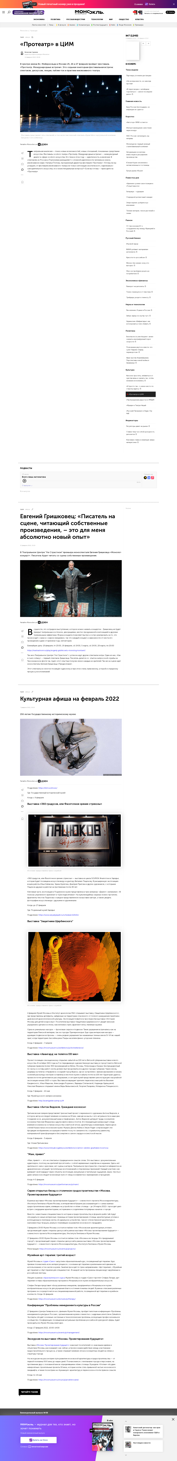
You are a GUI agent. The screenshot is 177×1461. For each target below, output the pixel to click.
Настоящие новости (142, 1443)
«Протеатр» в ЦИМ (136, 394)
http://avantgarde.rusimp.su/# (51, 1101)
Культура (139, 19)
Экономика (39, 19)
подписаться (158, 13)
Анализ (72, 25)
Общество (124, 19)
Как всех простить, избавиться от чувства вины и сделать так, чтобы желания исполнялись (140, 378)
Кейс (113, 25)
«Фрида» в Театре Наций (136, 405)
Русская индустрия (75, 19)
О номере (138, 4)
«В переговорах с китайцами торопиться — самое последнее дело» (139, 91)
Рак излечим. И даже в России (138, 310)
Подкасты (26, 468)
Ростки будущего (100, 25)
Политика (55, 19)
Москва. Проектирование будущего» (53, 1345)
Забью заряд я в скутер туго (137, 316)
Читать (147, 13)
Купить (152, 4)
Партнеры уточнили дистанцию (138, 76)
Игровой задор (132, 244)
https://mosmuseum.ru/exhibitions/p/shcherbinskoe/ (61, 1048)
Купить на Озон (40, 1440)
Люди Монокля (125, 25)
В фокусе (62, 25)
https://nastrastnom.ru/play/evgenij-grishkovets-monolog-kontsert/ (56, 650)
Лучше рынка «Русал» (134, 171)
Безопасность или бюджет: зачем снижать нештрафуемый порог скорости (139, 339)
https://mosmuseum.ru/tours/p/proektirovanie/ (59, 1380)
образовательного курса (54, 1278)
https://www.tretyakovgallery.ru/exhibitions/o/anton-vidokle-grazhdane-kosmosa (73, 1148)
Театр (22, 37)
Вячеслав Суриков (31, 52)
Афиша (27, 37)
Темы (51, 25)
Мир (111, 19)
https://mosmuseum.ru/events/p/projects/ (57, 1249)
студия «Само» (49, 1261)
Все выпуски (25, 491)
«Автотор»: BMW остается (136, 122)
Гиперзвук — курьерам (135, 192)
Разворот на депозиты (135, 286)
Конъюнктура (84, 25)
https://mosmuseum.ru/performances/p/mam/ (59, 1184)
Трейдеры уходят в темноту (137, 297)
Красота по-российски (135, 257)
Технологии (97, 19)
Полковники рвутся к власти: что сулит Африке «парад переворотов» (139, 349)
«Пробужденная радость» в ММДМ (140, 400)
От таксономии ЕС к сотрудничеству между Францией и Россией (140, 228)
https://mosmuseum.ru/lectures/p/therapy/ (57, 1299)
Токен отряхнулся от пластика (138, 292)
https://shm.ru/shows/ (48, 788)
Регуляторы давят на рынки (137, 426)
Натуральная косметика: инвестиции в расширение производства (136, 154)
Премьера (139, 25)
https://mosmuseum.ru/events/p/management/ (59, 1332)
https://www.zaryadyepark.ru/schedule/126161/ (59, 915)
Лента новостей (39, 25)
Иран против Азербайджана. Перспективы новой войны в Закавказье (137, 360)
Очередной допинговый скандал (139, 197)
